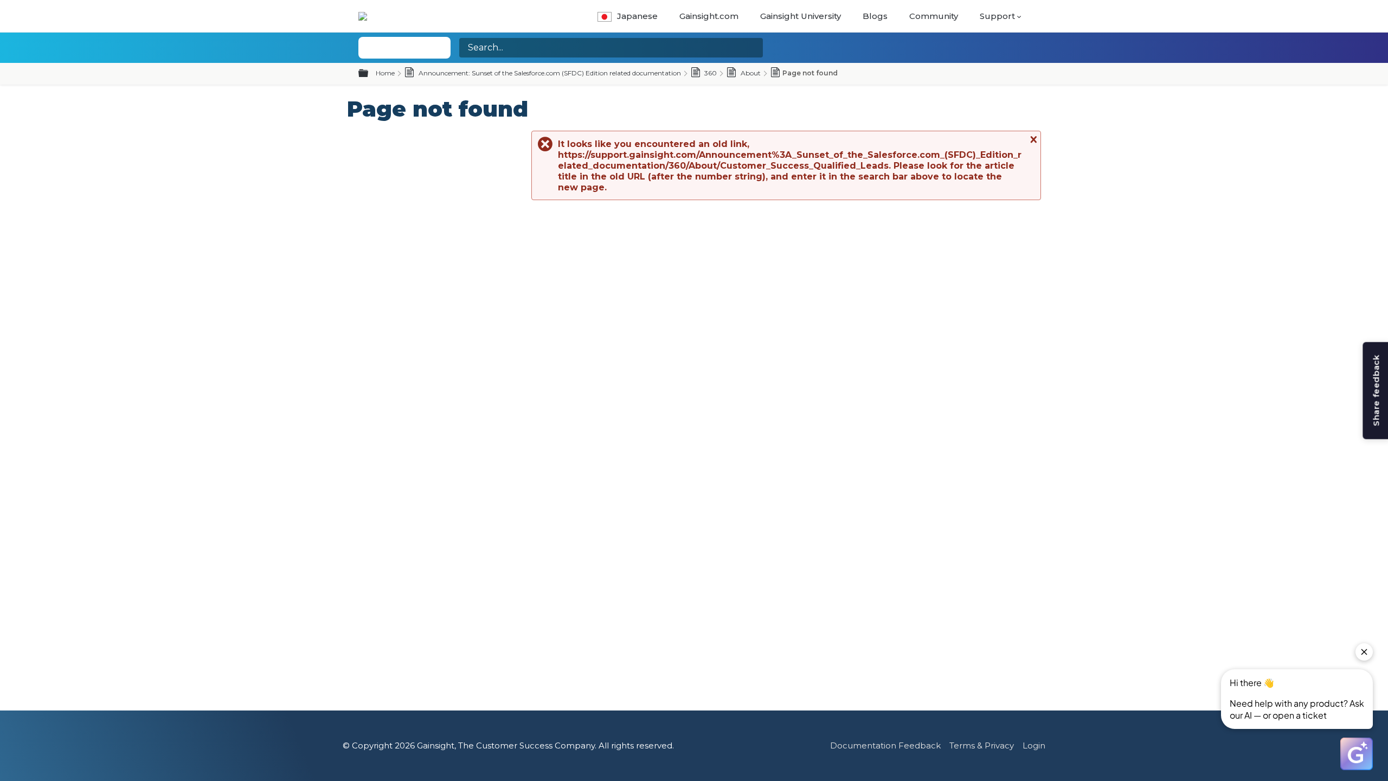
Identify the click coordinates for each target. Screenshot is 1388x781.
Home (385, 73)
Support (997, 16)
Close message (1032, 139)
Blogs (875, 16)
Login (1034, 745)
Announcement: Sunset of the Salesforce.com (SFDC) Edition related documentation (549, 73)
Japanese (637, 16)
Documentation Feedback (885, 745)
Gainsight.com (708, 16)
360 (710, 73)
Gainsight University (800, 16)
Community (933, 16)
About (750, 73)
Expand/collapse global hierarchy (369, 74)
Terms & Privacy (981, 745)
